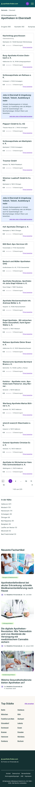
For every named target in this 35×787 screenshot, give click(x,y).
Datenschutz (16, 773)
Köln (19, 714)
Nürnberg (21, 737)
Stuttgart (21, 719)
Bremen (4, 732)
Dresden (21, 732)
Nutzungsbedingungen (12, 776)
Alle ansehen (29, 704)
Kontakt (8, 773)
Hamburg (21, 710)
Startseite (4, 10)
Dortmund (4, 728)
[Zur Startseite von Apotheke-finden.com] (9, 4)
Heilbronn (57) (6, 504)
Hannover (4, 737)
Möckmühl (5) (6, 531)
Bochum (21, 741)
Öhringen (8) (5, 517)
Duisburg (4, 741)
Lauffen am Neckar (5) (9, 527)
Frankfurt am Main (7, 719)
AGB (22, 776)
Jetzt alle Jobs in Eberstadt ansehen (20, 116)
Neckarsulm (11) (6, 511)
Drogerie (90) (6, 27)
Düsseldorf (5, 723)
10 (26, 481)
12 (4, 485)
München (4, 714)
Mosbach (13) (6, 507)
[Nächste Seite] (32, 485)
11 (31, 481)
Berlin (3, 710)
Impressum (28, 776)
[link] (17, 42)
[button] (27, 3)
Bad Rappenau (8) (7, 521)
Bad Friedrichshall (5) (8, 534)
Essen (20, 728)
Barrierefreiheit (25, 773)
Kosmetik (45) (19, 27)
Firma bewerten (27, 47)
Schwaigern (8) (6, 514)
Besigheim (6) (6, 524)
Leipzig (20, 723)
